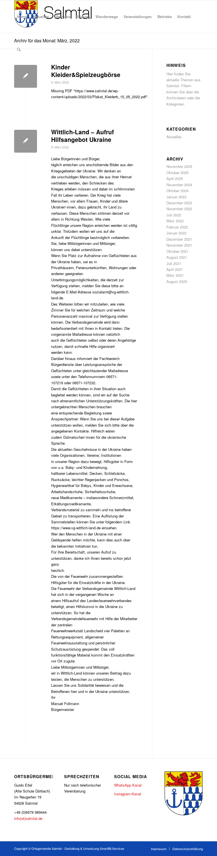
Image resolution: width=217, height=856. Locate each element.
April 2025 (174, 178)
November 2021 (179, 245)
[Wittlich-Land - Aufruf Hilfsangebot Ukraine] (25, 141)
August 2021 (176, 257)
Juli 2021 (173, 263)
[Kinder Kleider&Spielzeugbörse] (25, 76)
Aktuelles (174, 136)
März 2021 (175, 275)
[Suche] (18, 49)
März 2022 (175, 220)
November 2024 (179, 184)
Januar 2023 (176, 196)
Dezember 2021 (179, 239)
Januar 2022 (176, 233)
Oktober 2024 (177, 190)
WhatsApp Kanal (128, 785)
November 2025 (179, 166)
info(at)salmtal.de (28, 818)
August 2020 (176, 281)
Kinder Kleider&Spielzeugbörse (85, 71)
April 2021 (174, 269)
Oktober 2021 (177, 251)
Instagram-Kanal (127, 793)
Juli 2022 (173, 215)
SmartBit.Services (112, 848)
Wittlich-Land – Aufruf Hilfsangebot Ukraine (82, 136)
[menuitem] (22, 16)
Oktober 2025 (177, 172)
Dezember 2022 (179, 202)
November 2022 (179, 208)
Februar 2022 (177, 227)
